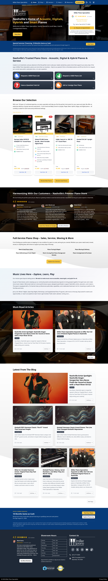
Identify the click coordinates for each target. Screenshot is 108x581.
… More (34, 219)
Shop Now (18, 34)
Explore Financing (88, 517)
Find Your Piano (88, 513)
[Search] (90, 2)
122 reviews (89, 16)
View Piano (21, 172)
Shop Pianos (90, 44)
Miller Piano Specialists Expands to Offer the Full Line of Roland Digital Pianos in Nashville (74, 333)
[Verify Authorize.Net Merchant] (60, 568)
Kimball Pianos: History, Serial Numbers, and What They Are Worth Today (54, 472)
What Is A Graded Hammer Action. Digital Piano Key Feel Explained (25, 472)
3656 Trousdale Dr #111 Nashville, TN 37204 (82, 20)
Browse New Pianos (46, 181)
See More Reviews (64, 226)
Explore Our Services (54, 261)
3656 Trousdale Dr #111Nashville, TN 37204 (78, 558)
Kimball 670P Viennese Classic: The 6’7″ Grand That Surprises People (31, 428)
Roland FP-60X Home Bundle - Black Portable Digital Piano (42, 141)
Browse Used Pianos (61, 181)
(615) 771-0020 (76, 555)
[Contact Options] (86, 2)
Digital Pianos (60, 336)
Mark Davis (20, 205)
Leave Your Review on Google (47, 226)
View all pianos (17, 112)
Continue (46, 349)
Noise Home (77, 205)
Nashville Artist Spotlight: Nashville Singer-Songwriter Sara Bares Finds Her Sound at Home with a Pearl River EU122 (32, 334)
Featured (17, 338)
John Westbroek (50, 205)
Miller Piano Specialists (20, 2)
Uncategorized (18, 432)
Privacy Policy (103, 579)
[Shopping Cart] (93, 2)
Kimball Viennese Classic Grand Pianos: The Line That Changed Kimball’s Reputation (74, 428)
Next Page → (91, 357)
